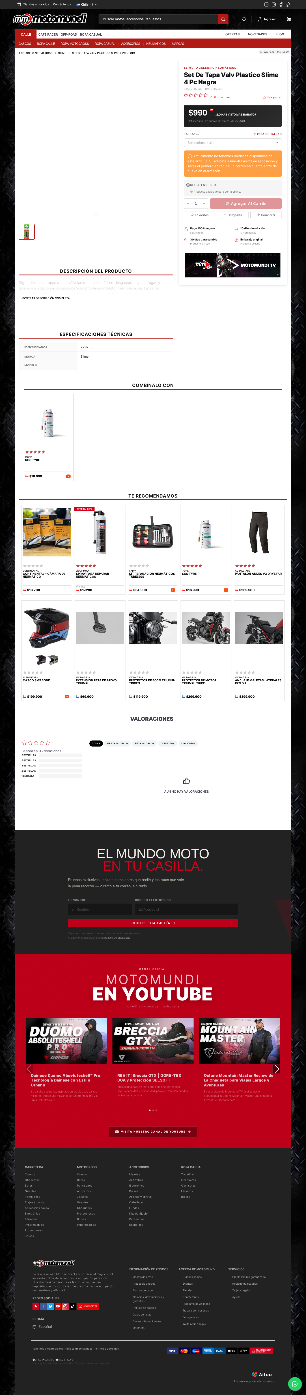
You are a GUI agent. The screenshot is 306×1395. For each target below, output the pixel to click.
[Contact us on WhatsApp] (295, 1384)
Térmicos (31, 1219)
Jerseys (82, 1196)
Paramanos (136, 1219)
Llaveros (187, 1191)
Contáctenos (62, 4)
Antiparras (84, 1191)
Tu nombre (77, 900)
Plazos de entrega (144, 1283)
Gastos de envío (143, 1277)
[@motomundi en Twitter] (288, 5)
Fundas (134, 1208)
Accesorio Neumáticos (35, 53)
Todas (96, 743)
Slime (62, 53)
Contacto (138, 1328)
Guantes (30, 1191)
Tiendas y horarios (35, 4)
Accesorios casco (37, 1208)
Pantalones (32, 1196)
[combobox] (233, 142)
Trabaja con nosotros (196, 1310)
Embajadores (191, 1317)
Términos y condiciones (47, 1348)
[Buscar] (223, 19)
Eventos (188, 1283)
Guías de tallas (142, 1314)
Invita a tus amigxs (194, 1324)
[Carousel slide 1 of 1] (96, 215)
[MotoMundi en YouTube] (266, 5)
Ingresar (270, 19)
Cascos (30, 1174)
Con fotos (167, 743)
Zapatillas (188, 1174)
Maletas (134, 1174)
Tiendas (188, 1290)
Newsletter (90, 1306)
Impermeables (34, 1224)
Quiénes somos (192, 1277)
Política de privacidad (79, 1348)
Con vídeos (188, 743)
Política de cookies (107, 1348)
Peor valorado (144, 743)
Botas (29, 1185)
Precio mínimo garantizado (249, 1277)
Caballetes (136, 1202)
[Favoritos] (244, 19)
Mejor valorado (117, 743)
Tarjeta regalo (241, 1290)
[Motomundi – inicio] (50, 19)
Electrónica (32, 1213)
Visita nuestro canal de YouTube (153, 1131)
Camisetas (188, 1185)
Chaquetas (32, 1180)
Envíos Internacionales (147, 1321)
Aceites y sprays (140, 1196)
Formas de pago (143, 1290)
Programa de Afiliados (196, 1303)
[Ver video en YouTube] (66, 1041)
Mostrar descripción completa (45, 298)
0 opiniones (222, 97)
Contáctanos (191, 1297)
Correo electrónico (153, 900)
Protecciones (34, 1230)
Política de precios (144, 1307)
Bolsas (29, 1236)
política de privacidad (117, 937)
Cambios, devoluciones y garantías (148, 1299)
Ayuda (236, 1297)
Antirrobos (136, 1180)
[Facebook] (281, 5)
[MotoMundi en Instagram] (273, 5)
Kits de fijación (139, 1213)
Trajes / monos (35, 1202)
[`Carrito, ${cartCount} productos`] (289, 19)
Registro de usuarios (245, 1283)
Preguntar (274, 97)
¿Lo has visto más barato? (235, 114)
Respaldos (136, 1224)
